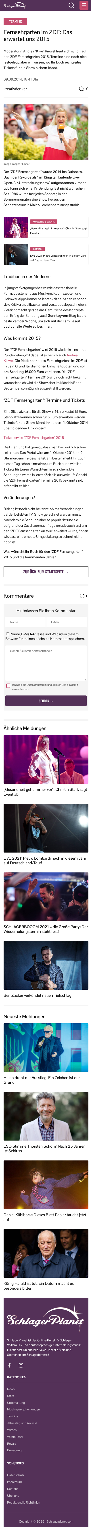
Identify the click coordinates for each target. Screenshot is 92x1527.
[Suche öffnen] (71, 5)
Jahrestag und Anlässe (22, 1423)
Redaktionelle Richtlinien (23, 1502)
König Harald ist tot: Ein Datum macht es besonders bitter (39, 1286)
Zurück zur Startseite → (46, 571)
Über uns (13, 1496)
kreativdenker (15, 88)
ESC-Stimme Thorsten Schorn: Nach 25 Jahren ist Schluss (45, 1148)
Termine (15, 21)
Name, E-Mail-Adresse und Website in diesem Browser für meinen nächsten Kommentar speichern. (45, 636)
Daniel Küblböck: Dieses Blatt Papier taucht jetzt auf (45, 1217)
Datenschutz (15, 1475)
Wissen (12, 1430)
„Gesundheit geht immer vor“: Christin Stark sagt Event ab (45, 792)
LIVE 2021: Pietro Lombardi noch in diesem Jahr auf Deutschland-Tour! (45, 860)
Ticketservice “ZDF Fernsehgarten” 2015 (34, 437)
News (11, 1389)
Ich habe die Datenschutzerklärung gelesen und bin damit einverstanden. (45, 687)
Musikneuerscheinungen (23, 1409)
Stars (10, 1396)
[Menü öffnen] (83, 5)
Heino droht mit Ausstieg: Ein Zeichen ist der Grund (42, 1080)
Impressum (14, 1482)
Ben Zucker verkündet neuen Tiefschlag (37, 995)
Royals (11, 1444)
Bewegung (14, 1450)
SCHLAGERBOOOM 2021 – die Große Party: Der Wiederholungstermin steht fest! (46, 929)
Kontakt (12, 1489)
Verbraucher (15, 1437)
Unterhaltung (16, 1403)
